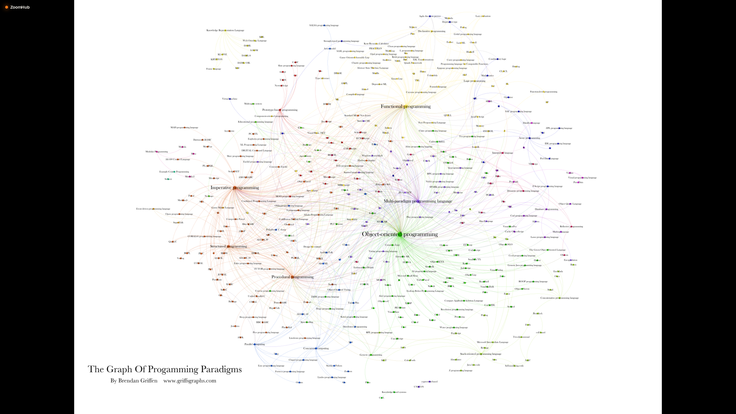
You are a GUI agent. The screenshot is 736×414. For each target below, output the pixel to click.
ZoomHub (20, 7)
